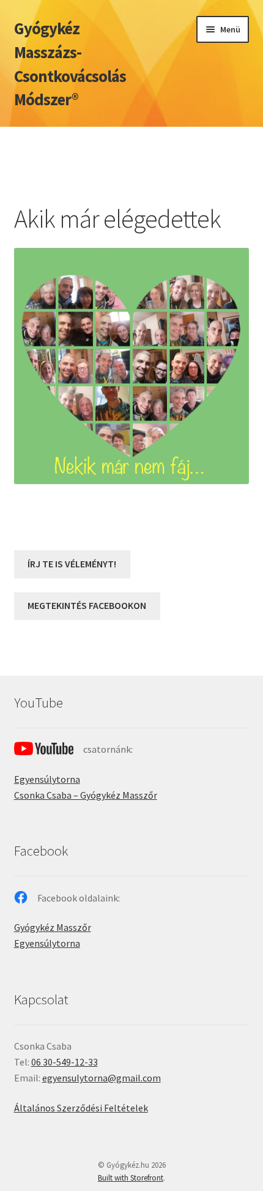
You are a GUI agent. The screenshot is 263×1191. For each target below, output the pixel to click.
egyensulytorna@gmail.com (101, 1078)
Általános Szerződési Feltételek (81, 1108)
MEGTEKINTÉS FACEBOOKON (87, 605)
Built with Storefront (130, 1178)
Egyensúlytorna (47, 779)
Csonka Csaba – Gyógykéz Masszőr (85, 795)
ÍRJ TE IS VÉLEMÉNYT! (72, 564)
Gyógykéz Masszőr (52, 927)
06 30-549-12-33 (64, 1062)
